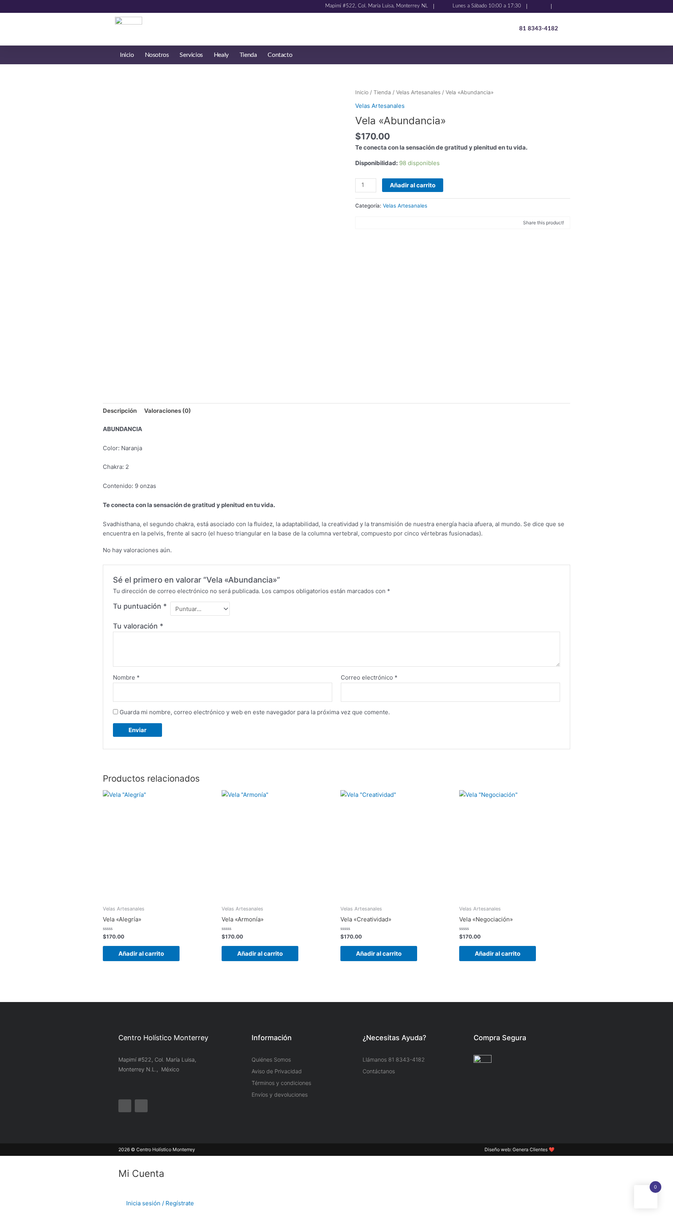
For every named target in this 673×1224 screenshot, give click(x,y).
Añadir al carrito (412, 185)
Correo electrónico (369, 677)
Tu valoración (138, 626)
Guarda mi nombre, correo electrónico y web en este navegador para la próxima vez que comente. (255, 712)
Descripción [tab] (120, 410)
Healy (221, 55)
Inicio (127, 55)
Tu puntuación (140, 606)
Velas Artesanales (418, 92)
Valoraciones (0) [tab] (167, 410)
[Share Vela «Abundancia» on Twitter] (374, 223)
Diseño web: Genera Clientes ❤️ (519, 1149)
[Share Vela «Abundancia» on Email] (387, 223)
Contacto (280, 55)
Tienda (248, 55)
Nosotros (157, 55)
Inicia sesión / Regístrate (160, 1203)
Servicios (191, 55)
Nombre (126, 677)
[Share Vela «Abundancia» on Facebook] (362, 223)
